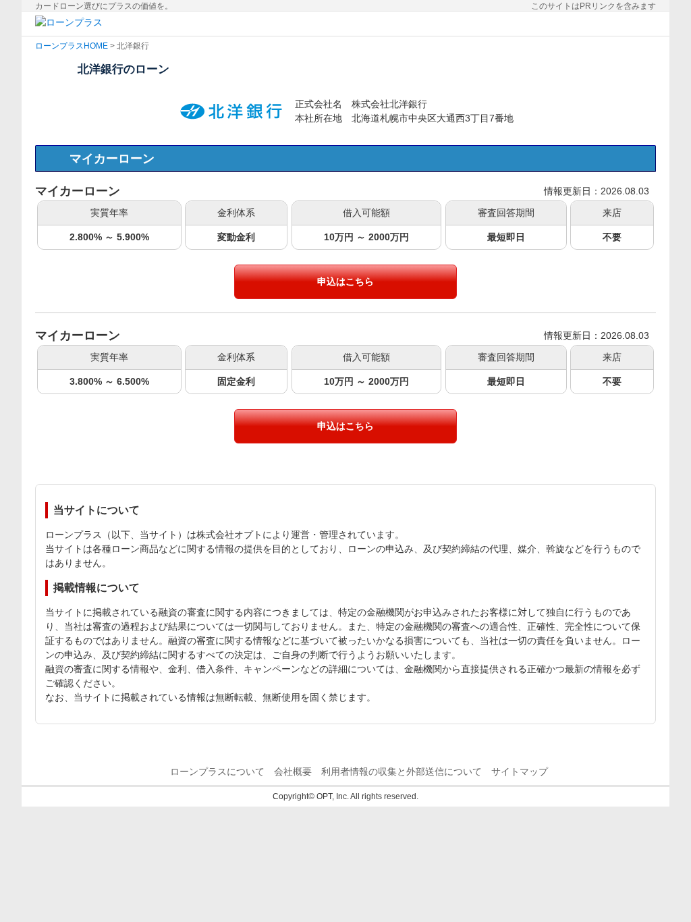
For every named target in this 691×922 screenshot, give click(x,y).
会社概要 (293, 771)
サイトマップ (519, 771)
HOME (96, 46)
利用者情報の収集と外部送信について (401, 771)
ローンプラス (59, 46)
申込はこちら (345, 281)
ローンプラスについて (217, 771)
